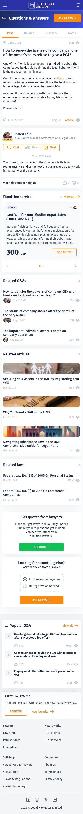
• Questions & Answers (17, 765)
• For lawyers (53, 740)
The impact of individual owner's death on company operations (34, 333)
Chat (16, 147)
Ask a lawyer (67, 18)
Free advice (10, 747)
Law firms (9, 733)
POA (59, 78)
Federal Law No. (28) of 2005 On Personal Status (38, 475)
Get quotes (41, 547)
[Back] (5, 18)
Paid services (11, 740)
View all (69, 196)
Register (16, 711)
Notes (72, 33)
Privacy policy (53, 779)
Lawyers (8, 726)
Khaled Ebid (22, 134)
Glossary (51, 33)
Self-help (9, 757)
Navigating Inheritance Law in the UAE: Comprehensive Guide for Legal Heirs (31, 444)
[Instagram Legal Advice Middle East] (37, 800)
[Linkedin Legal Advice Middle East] (55, 800)
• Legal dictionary (14, 786)
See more (64, 252)
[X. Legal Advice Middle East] (46, 800)
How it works (40, 712)
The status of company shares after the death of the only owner (38, 313)
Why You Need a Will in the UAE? (26, 412)
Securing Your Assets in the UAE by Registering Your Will (41, 381)
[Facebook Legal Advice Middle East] (28, 800)
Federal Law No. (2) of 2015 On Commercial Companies (34, 493)
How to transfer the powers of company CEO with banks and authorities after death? (39, 293)
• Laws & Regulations (16, 779)
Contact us (51, 757)
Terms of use (53, 772)
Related (29, 33)
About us (50, 765)
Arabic (69, 120)
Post (10, 33)
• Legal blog (10, 772)
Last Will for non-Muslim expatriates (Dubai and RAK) (36, 217)
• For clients (52, 733)
